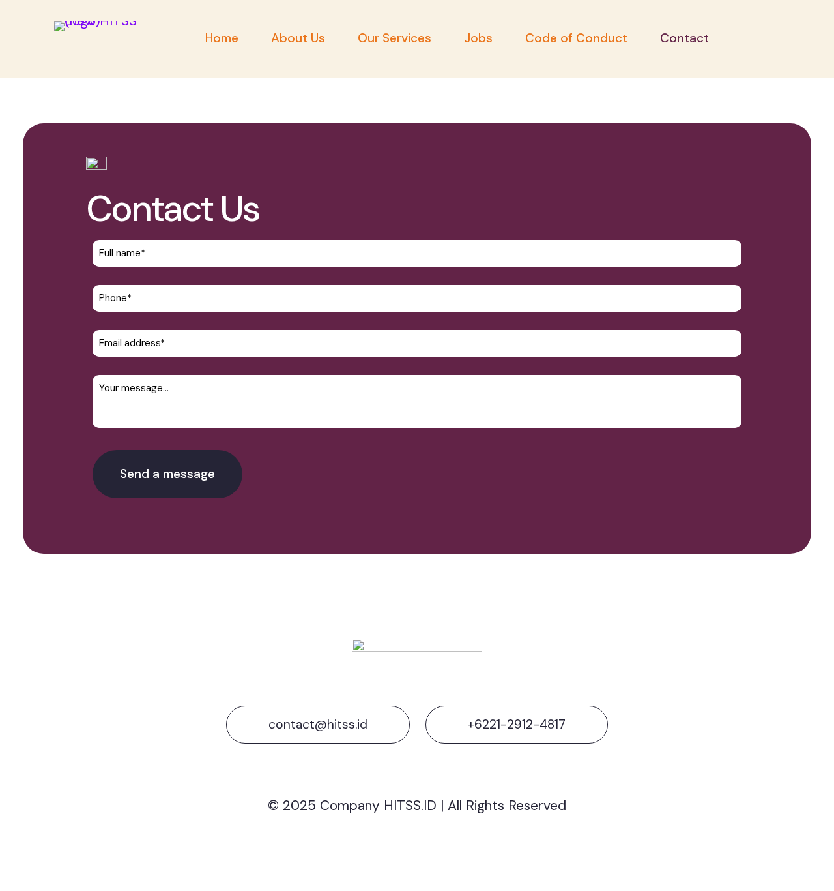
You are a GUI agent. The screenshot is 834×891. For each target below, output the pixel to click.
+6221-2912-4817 (517, 724)
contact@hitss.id (317, 724)
